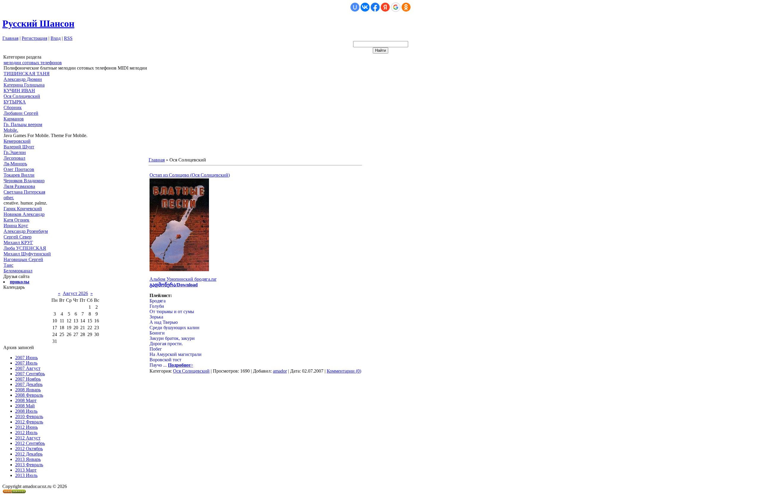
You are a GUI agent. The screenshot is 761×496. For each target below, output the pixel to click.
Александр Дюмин (23, 79)
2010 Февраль (29, 416)
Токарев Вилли (19, 175)
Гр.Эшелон (15, 152)
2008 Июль (26, 411)
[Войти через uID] (354, 7)
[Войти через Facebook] (375, 7)
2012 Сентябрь (30, 443)
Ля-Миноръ (15, 163)
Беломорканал (18, 270)
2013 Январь (28, 459)
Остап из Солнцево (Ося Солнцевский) (190, 175)
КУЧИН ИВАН (19, 90)
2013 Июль (26, 475)
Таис (8, 265)
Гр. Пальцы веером (23, 124)
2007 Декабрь (29, 384)
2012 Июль (26, 432)
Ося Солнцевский (22, 96)
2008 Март (26, 400)
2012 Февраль (29, 421)
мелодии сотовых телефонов (33, 62)
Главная (10, 38)
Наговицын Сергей (23, 259)
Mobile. (11, 130)
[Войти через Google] (395, 7)
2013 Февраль (29, 464)
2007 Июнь (26, 357)
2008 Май (25, 405)
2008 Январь (28, 389)
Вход (56, 38)
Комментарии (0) (344, 370)
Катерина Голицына (24, 84)
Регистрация (34, 38)
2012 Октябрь (29, 448)
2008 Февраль (29, 395)
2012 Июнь (26, 427)
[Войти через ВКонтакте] (365, 7)
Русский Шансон (38, 23)
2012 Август (27, 437)
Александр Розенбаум (26, 231)
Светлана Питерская (24, 191)
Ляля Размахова (19, 186)
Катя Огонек (16, 219)
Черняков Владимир (24, 180)
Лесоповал (14, 158)
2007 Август (27, 368)
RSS (68, 38)
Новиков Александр (24, 214)
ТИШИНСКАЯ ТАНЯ (27, 73)
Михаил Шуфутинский (27, 253)
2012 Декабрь (29, 453)
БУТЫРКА (15, 101)
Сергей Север (18, 236)
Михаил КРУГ (18, 242)
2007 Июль (26, 362)
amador (280, 370)
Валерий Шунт (19, 146)
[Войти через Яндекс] (385, 7)
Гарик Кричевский (23, 208)
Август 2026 (75, 293)
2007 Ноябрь (28, 379)
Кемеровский (17, 141)
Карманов (14, 118)
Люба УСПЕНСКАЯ (25, 248)
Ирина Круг (16, 225)
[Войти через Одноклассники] (406, 7)
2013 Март (26, 470)
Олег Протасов (19, 169)
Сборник (13, 107)
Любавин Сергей (21, 113)
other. (9, 197)
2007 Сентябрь (30, 373)
